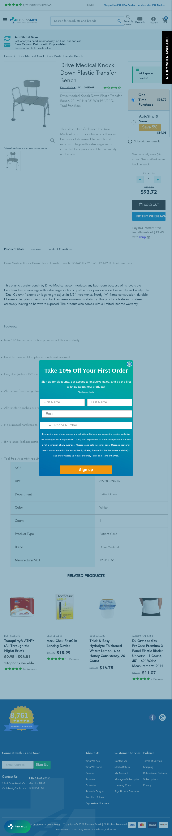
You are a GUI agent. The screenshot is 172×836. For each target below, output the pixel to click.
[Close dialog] (129, 364)
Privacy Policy (90, 456)
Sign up (86, 470)
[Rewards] (17, 826)
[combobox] (46, 425)
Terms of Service (110, 456)
